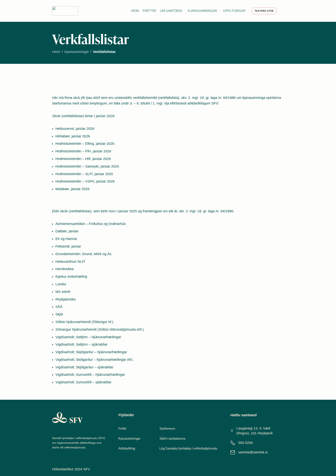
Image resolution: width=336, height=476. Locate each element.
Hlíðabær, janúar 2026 (72, 136)
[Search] (282, 11)
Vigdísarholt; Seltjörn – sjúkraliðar (81, 344)
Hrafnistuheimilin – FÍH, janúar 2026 (83, 151)
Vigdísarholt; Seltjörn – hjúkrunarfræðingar (88, 337)
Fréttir (122, 428)
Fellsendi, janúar (68, 246)
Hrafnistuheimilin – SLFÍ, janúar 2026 (84, 174)
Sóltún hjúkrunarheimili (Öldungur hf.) (84, 322)
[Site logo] (65, 11)
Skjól (59, 314)
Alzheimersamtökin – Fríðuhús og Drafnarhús (90, 224)
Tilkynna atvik (264, 11)
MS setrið (62, 292)
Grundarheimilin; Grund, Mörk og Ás (83, 254)
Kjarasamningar (76, 52)
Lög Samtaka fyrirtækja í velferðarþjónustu (188, 448)
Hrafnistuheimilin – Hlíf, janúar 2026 (83, 159)
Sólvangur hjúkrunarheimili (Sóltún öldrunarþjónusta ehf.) (99, 329)
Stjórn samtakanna (172, 438)
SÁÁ (58, 307)
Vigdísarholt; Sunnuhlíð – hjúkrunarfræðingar (90, 375)
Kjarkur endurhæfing (71, 276)
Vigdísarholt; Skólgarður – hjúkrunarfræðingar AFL (94, 360)
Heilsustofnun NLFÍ (70, 261)
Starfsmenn (167, 428)
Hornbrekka (64, 269)
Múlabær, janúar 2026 (72, 189)
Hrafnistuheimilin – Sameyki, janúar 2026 (87, 166)
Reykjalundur (65, 299)
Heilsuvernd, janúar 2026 (74, 129)
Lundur (60, 284)
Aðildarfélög (126, 448)
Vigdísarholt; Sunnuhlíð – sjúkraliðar (83, 382)
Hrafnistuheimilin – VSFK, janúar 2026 (85, 181)
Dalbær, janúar (66, 231)
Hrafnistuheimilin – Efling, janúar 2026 (84, 144)
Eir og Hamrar (66, 239)
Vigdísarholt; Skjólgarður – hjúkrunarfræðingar (91, 352)
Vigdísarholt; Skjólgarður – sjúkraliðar (84, 367)
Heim (56, 52)
